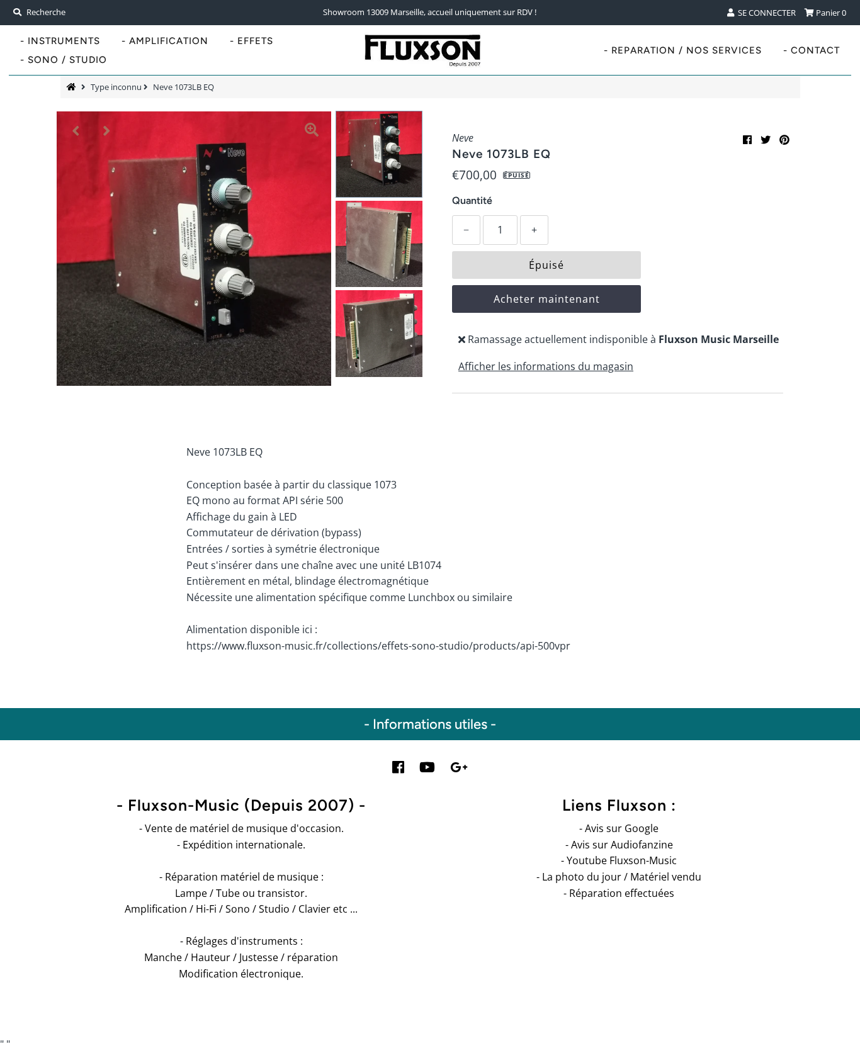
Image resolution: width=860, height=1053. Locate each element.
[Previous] (76, 131)
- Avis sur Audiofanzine (619, 845)
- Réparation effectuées (618, 893)
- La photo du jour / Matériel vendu (618, 877)
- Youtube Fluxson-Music (619, 860)
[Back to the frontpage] (73, 87)
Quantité (472, 200)
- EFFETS (251, 41)
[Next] (107, 131)
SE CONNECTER (765, 12)
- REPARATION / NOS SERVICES (683, 50)
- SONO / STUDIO (63, 59)
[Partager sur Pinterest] (784, 140)
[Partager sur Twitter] (766, 140)
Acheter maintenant (547, 299)
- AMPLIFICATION (165, 41)
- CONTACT (811, 50)
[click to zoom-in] (311, 131)
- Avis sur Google (619, 828)
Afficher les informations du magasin (545, 366)
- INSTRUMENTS (60, 41)
